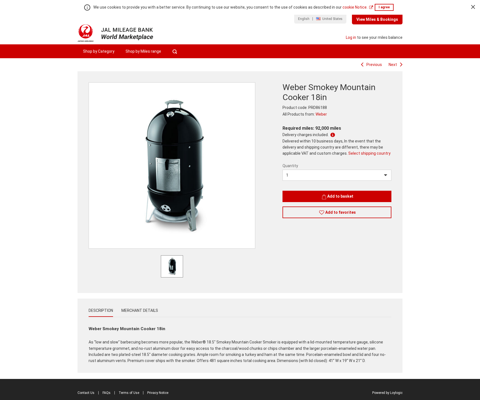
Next (393, 64)
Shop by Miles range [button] (143, 51)
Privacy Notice (157, 393)
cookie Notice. (355, 7)
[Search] (174, 51)
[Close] (473, 6)
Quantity (290, 166)
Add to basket (340, 196)
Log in (351, 37)
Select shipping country (369, 153)
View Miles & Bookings (377, 19)
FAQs (106, 393)
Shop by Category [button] (98, 51)
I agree (384, 7)
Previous (374, 64)
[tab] (101, 310)
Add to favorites (340, 212)
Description (101, 310)
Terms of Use (129, 393)
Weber (321, 114)
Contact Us (86, 393)
